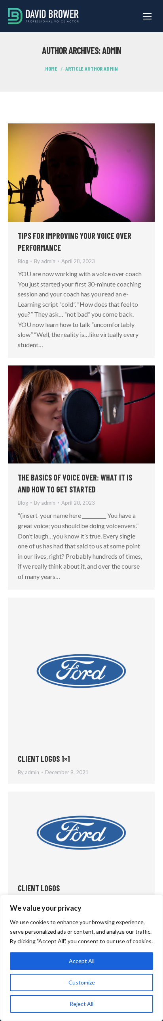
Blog (23, 261)
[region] (81, 958)
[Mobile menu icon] (147, 16)
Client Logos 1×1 (44, 758)
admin (111, 50)
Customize (81, 982)
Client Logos (39, 888)
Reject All (81, 1003)
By (44, 261)
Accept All (82, 961)
